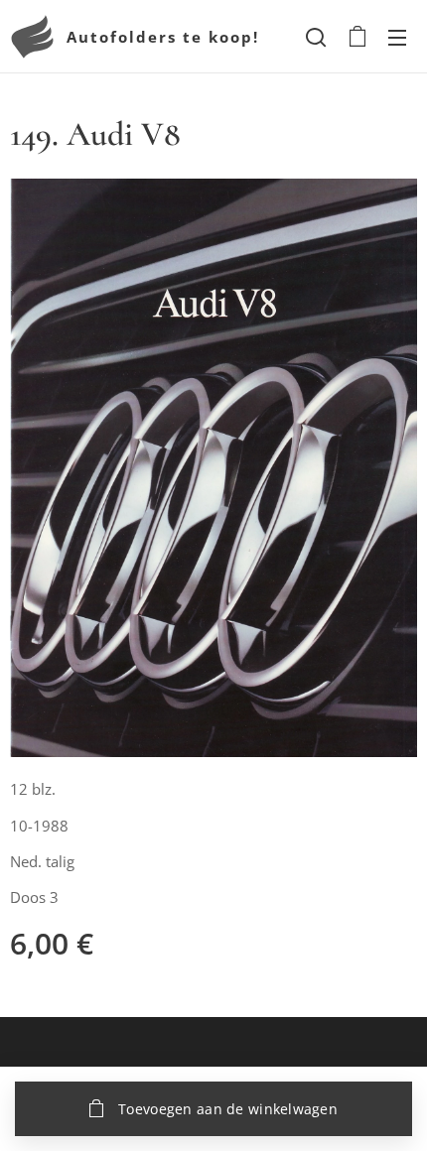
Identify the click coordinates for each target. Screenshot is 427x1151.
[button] (316, 37)
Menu (397, 37)
